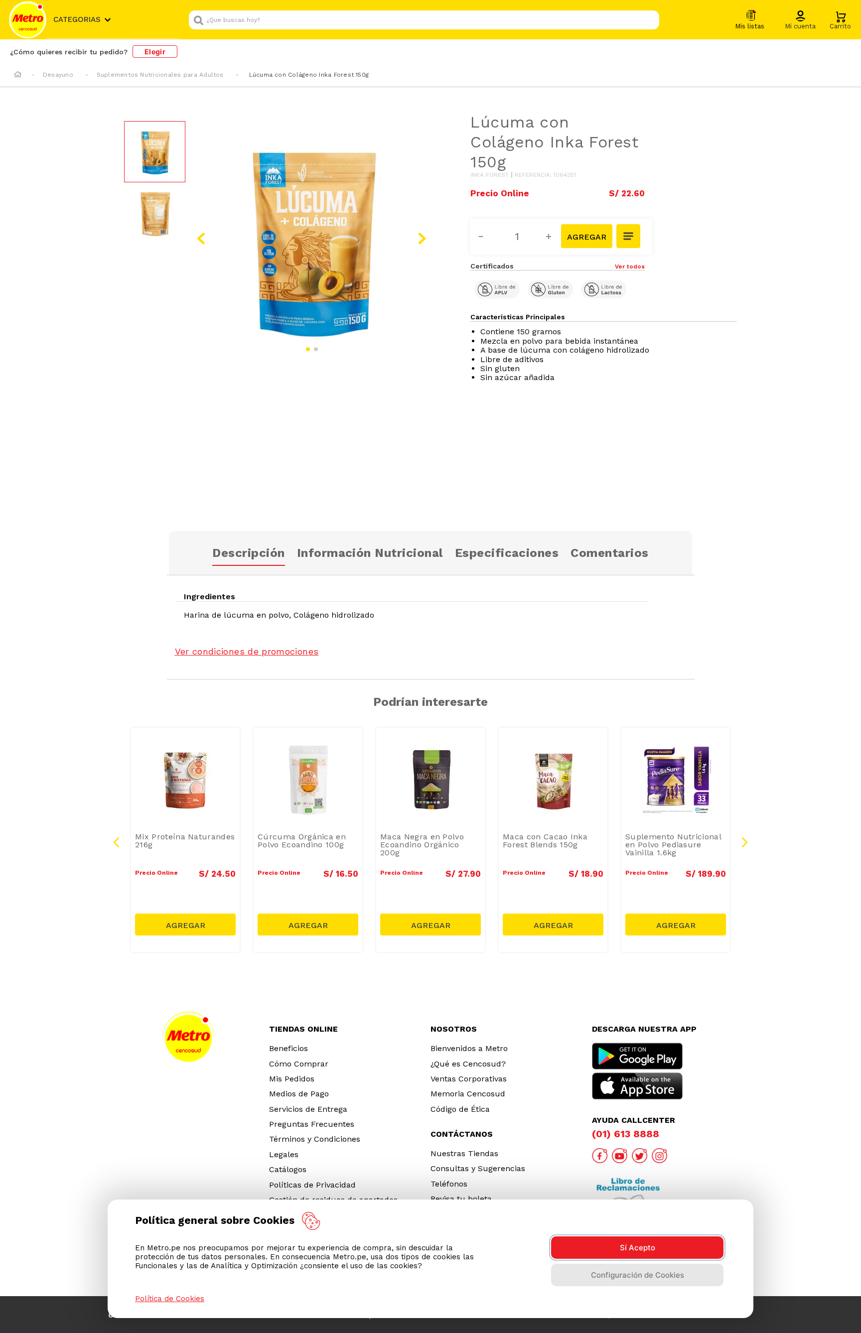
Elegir (154, 51)
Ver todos (630, 266)
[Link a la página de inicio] (17, 75)
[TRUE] (185, 924)
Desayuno (58, 74)
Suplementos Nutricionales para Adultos (160, 74)
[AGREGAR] (586, 236)
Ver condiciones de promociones (247, 651)
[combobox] (424, 19)
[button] (800, 20)
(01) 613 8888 (625, 1134)
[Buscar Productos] (649, 19)
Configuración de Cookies (637, 1275)
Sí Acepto (637, 1247)
